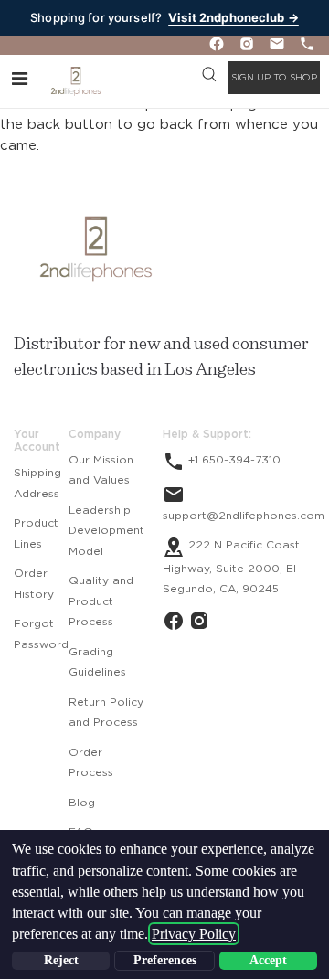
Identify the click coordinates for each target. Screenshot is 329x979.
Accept (268, 960)
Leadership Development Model (106, 531)
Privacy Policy (194, 934)
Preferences (164, 960)
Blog (82, 802)
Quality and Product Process (101, 601)
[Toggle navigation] (19, 77)
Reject (61, 960)
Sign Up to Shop (274, 77)
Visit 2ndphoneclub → (233, 17)
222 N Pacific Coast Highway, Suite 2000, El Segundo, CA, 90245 (231, 566)
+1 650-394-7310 (233, 459)
